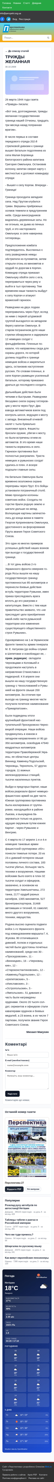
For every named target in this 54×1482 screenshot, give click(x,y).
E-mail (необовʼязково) (17, 1060)
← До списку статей (17, 51)
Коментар (10, 1071)
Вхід (15, 19)
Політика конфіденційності (14, 1478)
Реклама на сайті (36, 1478)
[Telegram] (8, 19)
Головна (6, 3)
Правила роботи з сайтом (14, 1475)
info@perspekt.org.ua (10, 13)
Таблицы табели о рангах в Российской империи (21, 1221)
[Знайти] (48, 38)
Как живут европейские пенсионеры (27, 1258)
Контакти (7, 7)
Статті (26, 3)
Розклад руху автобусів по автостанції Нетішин (21, 1207)
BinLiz (48, 1466)
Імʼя (7, 1050)
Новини (17, 3)
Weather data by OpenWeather (16, 1449)
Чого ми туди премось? (19, 1234)
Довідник (36, 3)
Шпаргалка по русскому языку (23, 1246)
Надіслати (12, 1094)
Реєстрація (24, 19)
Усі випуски (33, 1189)
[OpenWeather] (41, 1276)
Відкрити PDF (14, 1189)
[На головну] (13, 28)
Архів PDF (32, 1475)
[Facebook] (2, 19)
